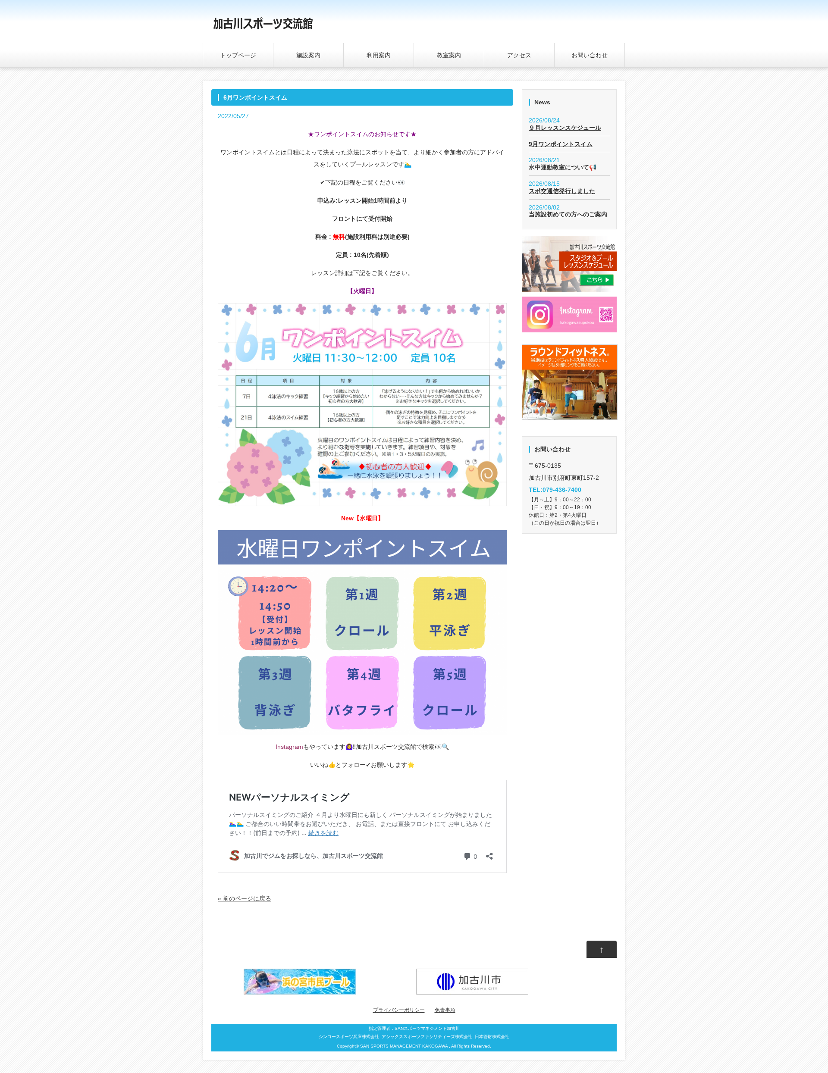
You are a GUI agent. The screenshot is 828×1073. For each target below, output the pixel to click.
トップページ (238, 55)
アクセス (519, 55)
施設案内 (308, 55)
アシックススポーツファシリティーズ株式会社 (427, 1036)
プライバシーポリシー (399, 1010)
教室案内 (449, 55)
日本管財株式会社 (492, 1036)
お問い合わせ (589, 55)
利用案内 (379, 55)
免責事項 (445, 1010)
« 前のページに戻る (244, 898)
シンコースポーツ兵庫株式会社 (349, 1036)
